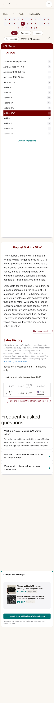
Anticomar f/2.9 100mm (26, 72)
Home (5, 14)
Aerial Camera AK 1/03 (26, 67)
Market (24, 39)
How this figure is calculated (15, 361)
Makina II (26, 123)
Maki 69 (26, 87)
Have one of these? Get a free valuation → (27, 401)
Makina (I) (26, 97)
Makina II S (26, 128)
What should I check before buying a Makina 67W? (22, 468)
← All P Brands (9, 46)
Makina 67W (26, 113)
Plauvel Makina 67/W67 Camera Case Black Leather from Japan (30, 597)
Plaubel (22, 14)
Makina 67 (26, 103)
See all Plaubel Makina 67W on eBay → (27, 616)
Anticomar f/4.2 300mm (26, 77)
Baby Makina (26, 82)
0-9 (35, 28)
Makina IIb (26, 133)
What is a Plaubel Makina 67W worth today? (22, 432)
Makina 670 (26, 108)
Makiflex (26, 92)
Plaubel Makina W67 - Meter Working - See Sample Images (30, 587)
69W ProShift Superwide (26, 61)
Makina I (26, 118)
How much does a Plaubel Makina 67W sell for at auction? (23, 456)
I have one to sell (40, 331)
